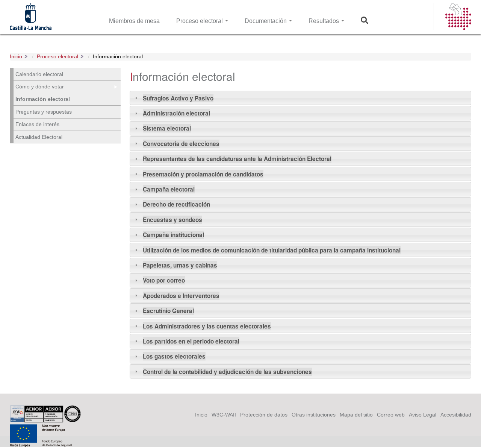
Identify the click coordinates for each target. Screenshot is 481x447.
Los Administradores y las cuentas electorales (207, 326)
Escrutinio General (168, 311)
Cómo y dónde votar (39, 87)
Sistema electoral (167, 128)
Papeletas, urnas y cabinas (180, 265)
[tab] (300, 98)
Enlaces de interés (37, 124)
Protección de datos (263, 415)
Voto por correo (164, 280)
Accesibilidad (455, 415)
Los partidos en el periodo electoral (191, 341)
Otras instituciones (314, 415)
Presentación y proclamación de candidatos (203, 174)
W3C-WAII (224, 415)
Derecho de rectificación (176, 204)
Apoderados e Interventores (181, 296)
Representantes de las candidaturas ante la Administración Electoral (237, 159)
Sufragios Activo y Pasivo (178, 98)
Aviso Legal (422, 415)
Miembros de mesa (134, 21)
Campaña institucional (173, 235)
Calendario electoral (39, 74)
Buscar (366, 20)
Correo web (391, 415)
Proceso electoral (200, 21)
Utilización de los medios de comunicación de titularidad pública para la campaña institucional (272, 250)
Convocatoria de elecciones (181, 144)
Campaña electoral (169, 189)
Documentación (266, 21)
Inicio (16, 56)
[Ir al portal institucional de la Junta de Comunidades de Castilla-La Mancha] (31, 26)
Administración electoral (176, 113)
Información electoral (118, 56)
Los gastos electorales (174, 356)
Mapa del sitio (356, 415)
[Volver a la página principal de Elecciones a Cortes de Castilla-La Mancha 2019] (458, 26)
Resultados (324, 21)
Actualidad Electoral (38, 137)
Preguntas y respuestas (43, 112)
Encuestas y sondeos (172, 220)
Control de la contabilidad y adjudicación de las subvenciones (227, 372)
